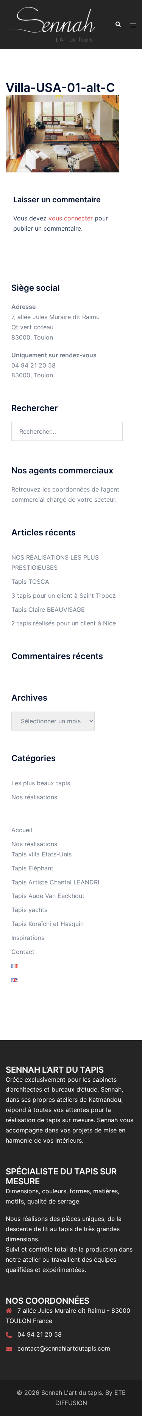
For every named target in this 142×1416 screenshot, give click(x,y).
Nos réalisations (34, 797)
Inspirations (27, 937)
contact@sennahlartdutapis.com (63, 1348)
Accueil (21, 830)
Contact (22, 951)
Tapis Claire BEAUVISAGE (48, 609)
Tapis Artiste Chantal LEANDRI (55, 882)
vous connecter (70, 218)
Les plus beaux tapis (40, 783)
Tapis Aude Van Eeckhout (47, 896)
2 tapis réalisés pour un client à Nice (63, 623)
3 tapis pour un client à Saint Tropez (63, 595)
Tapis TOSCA (30, 581)
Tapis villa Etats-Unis (41, 854)
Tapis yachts (29, 909)
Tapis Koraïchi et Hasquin (47, 923)
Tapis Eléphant (32, 868)
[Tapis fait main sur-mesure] (51, 24)
